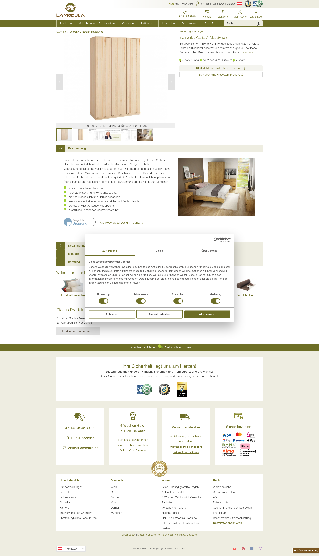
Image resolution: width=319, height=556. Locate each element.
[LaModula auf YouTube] (234, 549)
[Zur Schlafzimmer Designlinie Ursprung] (80, 225)
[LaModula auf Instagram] (260, 549)
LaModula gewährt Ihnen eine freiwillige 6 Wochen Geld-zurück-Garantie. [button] (133, 445)
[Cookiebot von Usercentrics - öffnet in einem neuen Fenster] (216, 239)
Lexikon (166, 528)
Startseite (61, 31)
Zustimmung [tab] (109, 250)
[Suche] (259, 23)
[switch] (141, 301)
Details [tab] (160, 250)
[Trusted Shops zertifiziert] (248, 3)
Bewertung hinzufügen (191, 31)
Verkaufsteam (68, 497)
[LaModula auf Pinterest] (243, 549)
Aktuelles (65, 502)
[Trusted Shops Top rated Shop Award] (182, 389)
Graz (114, 492)
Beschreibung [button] (77, 148)
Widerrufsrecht (222, 486)
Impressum (220, 512)
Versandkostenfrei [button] (186, 427)
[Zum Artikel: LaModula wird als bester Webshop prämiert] (159, 469)
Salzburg (116, 497)
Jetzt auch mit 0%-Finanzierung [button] (218, 68)
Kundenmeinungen (71, 486)
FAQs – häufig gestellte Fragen (180, 486)
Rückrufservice (83, 438)
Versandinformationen (175, 507)
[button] (181, 4)
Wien (114, 486)
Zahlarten (167, 502)
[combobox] (243, 23)
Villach (115, 502)
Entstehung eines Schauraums (78, 517)
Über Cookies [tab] (209, 250)
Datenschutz (220, 502)
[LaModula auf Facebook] (252, 549)
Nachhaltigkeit (170, 512)
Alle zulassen (207, 314)
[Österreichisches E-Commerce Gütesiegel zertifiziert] (258, 3)
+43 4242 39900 (82, 428)
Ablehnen (111, 314)
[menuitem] (66, 23)
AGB (216, 497)
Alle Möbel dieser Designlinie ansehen (122, 222)
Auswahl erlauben (159, 314)
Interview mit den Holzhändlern (180, 523)
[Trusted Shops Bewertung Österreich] (164, 389)
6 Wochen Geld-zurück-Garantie (181, 497)
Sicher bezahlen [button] (238, 427)
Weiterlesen (248, 52)
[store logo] (70, 10)
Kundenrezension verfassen (78, 331)
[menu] (137, 23)
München (116, 512)
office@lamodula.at (83, 448)
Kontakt (64, 492)
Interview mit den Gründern (76, 512)
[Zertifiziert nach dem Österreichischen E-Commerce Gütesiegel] (144, 389)
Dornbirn (116, 507)
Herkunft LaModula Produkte (179, 517)
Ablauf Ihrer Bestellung (175, 492)
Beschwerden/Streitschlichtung (232, 517)
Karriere (64, 507)
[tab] (159, 148)
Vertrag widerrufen (224, 492)
